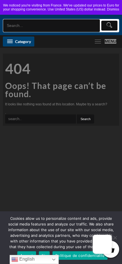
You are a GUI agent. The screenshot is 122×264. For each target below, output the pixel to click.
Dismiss (113, 9)
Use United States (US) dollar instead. (77, 9)
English (26, 259)
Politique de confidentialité (80, 255)
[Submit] (109, 26)
